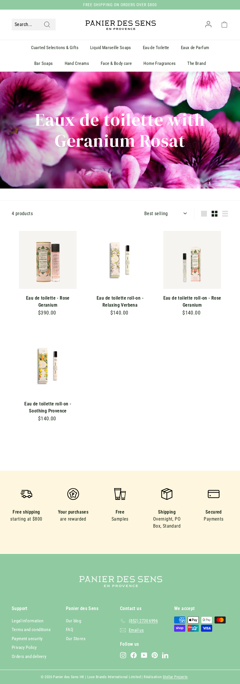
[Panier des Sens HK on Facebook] (134, 655)
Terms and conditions (31, 629)
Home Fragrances (159, 63)
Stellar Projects (175, 677)
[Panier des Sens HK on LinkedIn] (165, 655)
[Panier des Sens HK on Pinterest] (155, 655)
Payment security (27, 638)
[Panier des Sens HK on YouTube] (144, 655)
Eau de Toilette (156, 47)
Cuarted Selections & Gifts (54, 47)
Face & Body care (116, 63)
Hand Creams (77, 63)
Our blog (73, 620)
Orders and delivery (29, 656)
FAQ (69, 629)
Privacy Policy (24, 647)
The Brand (196, 63)
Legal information (28, 620)
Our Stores (75, 638)
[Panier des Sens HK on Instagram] (123, 655)
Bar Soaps (43, 63)
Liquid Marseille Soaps (110, 47)
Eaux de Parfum (195, 47)
